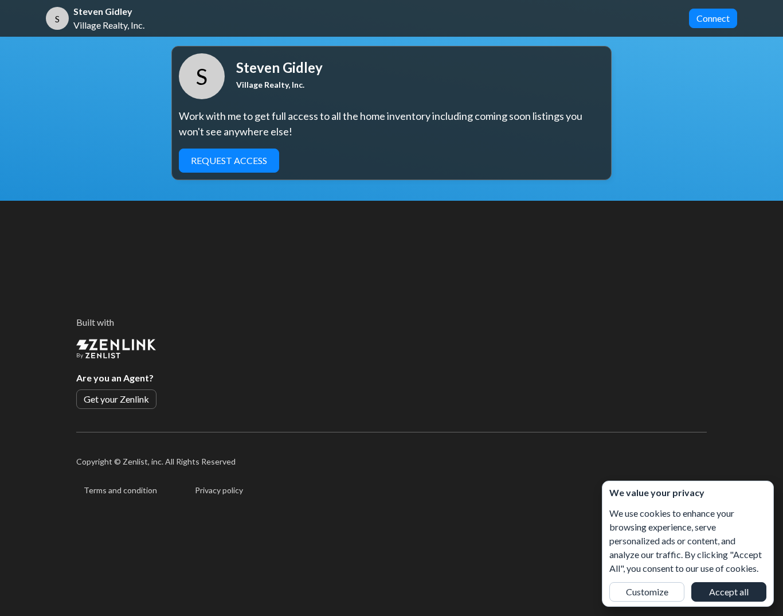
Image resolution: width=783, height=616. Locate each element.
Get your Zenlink (116, 398)
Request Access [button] (229, 160)
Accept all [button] (729, 591)
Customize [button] (647, 591)
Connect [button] (713, 18)
